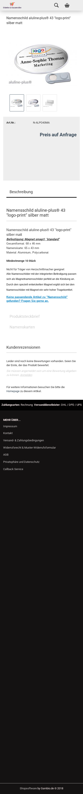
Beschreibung (21, 192)
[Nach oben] (71, 788)
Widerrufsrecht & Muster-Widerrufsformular (29, 447)
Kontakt (8, 433)
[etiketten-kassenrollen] (10, 5)
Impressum (10, 426)
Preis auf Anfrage (58, 134)
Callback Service (13, 469)
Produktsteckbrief (25, 316)
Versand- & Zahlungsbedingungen (23, 440)
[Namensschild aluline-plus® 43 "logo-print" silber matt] (41, 61)
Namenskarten (22, 327)
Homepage (13, 391)
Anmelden (26, 375)
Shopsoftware (28, 788)
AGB (6, 454)
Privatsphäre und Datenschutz (21, 461)
